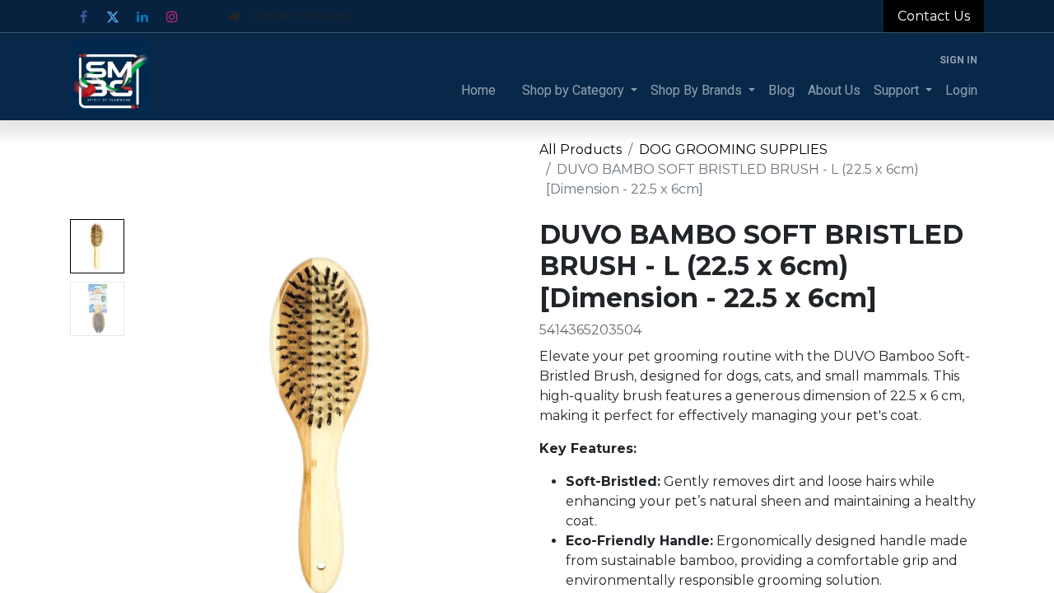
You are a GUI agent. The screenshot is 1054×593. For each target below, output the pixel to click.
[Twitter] (113, 16)
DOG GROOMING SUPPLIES (733, 149)
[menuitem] (478, 90)
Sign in (958, 60)
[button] (160, 425)
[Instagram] (172, 16)
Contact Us (934, 16)
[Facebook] (83, 16)
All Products (580, 149)
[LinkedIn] (142, 16)
